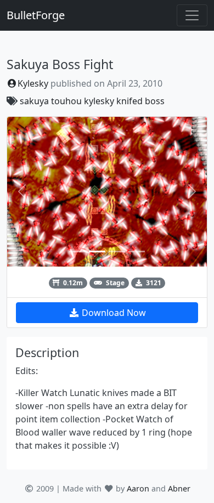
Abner (179, 488)
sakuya (34, 101)
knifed (129, 101)
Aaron (138, 488)
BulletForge (36, 15)
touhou (66, 101)
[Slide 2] (97, 251)
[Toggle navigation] (192, 15)
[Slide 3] (117, 251)
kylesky (99, 101)
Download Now (113, 313)
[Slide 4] (136, 251)
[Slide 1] (77, 251)
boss (155, 101)
